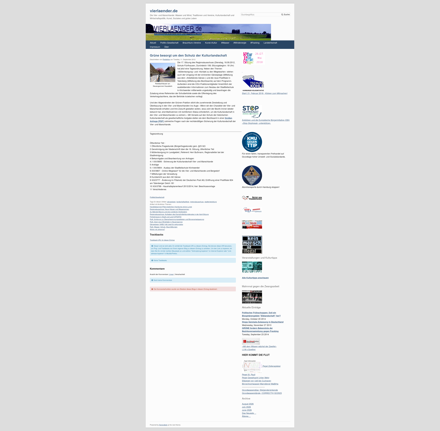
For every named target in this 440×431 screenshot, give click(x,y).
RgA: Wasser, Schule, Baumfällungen (163, 227)
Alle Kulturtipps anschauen (255, 277)
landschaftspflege (182, 201)
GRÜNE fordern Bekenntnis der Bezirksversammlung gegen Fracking (260, 330)
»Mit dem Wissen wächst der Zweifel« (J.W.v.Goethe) (259, 348)
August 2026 (248, 403)
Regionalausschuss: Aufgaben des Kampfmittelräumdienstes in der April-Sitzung (179, 214)
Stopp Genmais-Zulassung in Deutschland (262, 321)
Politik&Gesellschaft (157, 197)
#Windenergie (240, 42)
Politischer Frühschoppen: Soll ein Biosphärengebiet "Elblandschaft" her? (261, 314)
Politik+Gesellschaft (169, 42)
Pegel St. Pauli (248, 374)
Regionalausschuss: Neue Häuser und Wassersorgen (169, 209)
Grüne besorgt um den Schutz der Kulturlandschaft (188, 55)
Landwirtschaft (270, 42)
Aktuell (153, 42)
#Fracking (254, 42)
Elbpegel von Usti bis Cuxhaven (256, 380)
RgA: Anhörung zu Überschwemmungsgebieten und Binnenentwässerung (177, 219)
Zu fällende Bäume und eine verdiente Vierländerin (168, 212)
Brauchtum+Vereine (192, 42)
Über (166, 46)
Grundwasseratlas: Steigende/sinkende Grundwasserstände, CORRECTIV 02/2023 (262, 391)
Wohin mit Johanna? (157, 229)
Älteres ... (246, 416)
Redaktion (166, 59)
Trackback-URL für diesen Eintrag (162, 240)
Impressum (155, 46)
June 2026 (247, 409)
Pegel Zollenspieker (271, 365)
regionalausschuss (197, 201)
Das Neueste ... (249, 413)
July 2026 (246, 406)
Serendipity (163, 425)
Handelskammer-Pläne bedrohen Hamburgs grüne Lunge (171, 206)
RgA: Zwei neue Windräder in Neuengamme (166, 222)
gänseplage (171, 201)
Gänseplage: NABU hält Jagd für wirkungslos (166, 224)
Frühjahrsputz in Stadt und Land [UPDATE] (165, 217)
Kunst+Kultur (211, 42)
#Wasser (225, 42)
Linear (171, 274)
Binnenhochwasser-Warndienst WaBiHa (260, 383)
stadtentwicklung (211, 201)
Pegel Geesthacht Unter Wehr (255, 377)
